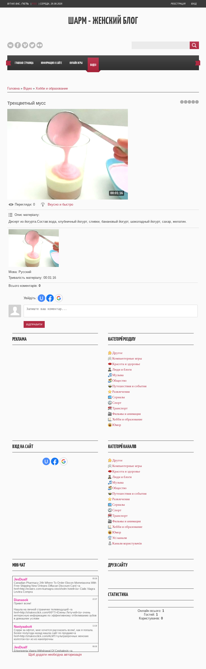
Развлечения (121, 391)
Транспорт (120, 408)
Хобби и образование (52, 88)
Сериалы (118, 397)
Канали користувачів (127, 543)
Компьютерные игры (127, 358)
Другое (117, 353)
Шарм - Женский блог (103, 20)
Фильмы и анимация (126, 414)
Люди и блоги (122, 369)
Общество (119, 380)
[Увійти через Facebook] (50, 298)
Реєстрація (178, 4)
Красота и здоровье (126, 364)
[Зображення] (34, 248)
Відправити (34, 324)
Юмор (116, 425)
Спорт (116, 403)
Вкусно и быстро (60, 204)
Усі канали (119, 538)
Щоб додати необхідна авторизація (55, 654)
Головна (13, 88)
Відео (27, 88)
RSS (34, 4)
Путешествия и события (129, 386)
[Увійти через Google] (59, 298)
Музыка (118, 375)
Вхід (193, 4)
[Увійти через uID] (41, 298)
